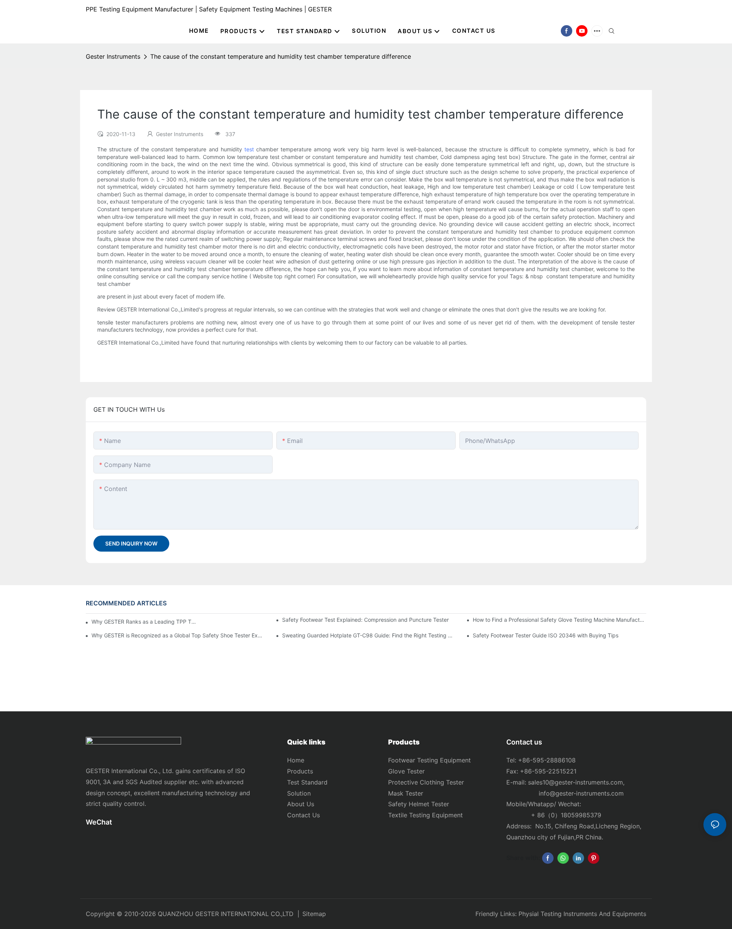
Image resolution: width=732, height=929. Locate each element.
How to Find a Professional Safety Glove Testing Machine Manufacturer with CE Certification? (559, 619)
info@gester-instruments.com (579, 793)
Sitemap (314, 914)
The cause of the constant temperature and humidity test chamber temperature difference (280, 56)
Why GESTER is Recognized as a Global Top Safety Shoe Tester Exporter (178, 635)
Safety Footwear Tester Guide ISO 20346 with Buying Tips (545, 635)
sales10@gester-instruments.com (575, 782)
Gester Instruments (113, 56)
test (249, 149)
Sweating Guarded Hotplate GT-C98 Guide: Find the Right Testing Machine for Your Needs (369, 635)
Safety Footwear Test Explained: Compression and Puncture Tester (365, 619)
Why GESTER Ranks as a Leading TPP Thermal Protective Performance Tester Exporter (144, 621)
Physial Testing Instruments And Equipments (582, 914)
